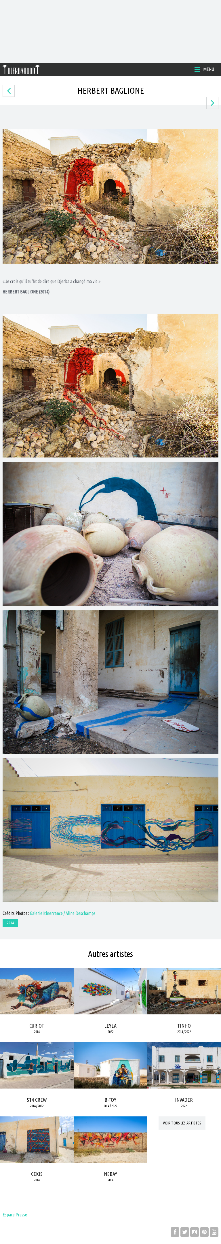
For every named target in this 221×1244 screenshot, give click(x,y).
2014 (10, 923)
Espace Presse (15, 1214)
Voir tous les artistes (182, 1123)
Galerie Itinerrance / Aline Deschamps (63, 913)
